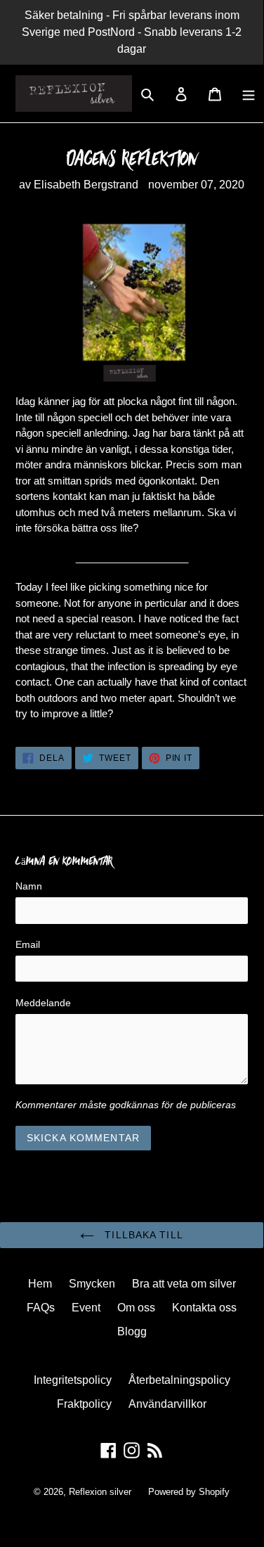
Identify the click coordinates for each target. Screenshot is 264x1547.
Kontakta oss (204, 1308)
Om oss (136, 1308)
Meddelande (43, 1002)
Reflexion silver (100, 1492)
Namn (28, 886)
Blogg (132, 1331)
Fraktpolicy (84, 1404)
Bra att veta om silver (184, 1284)
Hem (40, 1284)
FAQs (41, 1308)
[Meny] (248, 93)
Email (27, 944)
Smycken (92, 1284)
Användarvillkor (167, 1404)
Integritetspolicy (73, 1380)
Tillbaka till (142, 1234)
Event (86, 1308)
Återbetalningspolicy (179, 1380)
